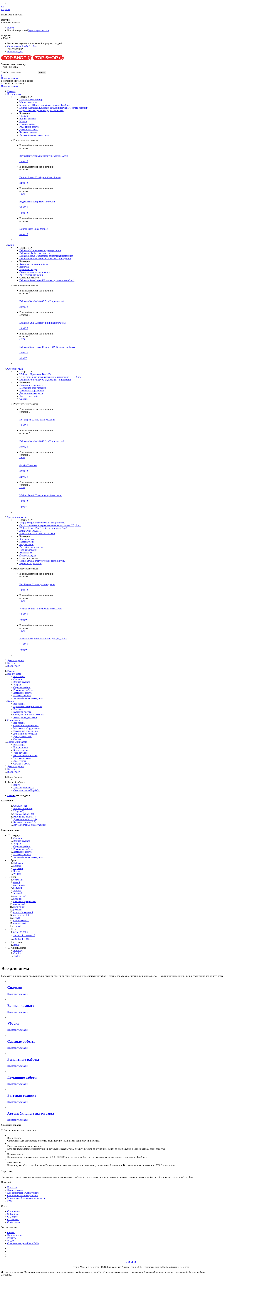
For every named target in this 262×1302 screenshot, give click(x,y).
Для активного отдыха (31, 393)
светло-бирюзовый (23, 912)
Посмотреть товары (17, 994)
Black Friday (13, 666)
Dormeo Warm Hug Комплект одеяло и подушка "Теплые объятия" (53, 107)
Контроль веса (26, 539)
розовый (17, 909)
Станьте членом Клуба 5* (26, 790)
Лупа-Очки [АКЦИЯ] (30, 530)
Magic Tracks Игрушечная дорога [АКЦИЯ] (41, 110)
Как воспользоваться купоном (23, 1192)
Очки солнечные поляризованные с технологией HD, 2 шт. (50, 377)
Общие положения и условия (22, 1195)
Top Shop (18, 868)
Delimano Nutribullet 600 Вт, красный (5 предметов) (45, 258)
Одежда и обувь (27, 555)
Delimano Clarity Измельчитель (35, 253)
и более (22, 939)
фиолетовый (19, 923)
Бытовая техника (28, 132)
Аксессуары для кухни (31, 275)
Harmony (17, 950)
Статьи (11, 1232)
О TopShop (12, 1214)
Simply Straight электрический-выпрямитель (42, 522)
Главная (11, 795)
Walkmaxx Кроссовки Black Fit (35, 374)
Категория (16, 942)
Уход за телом (26, 544)
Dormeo (17, 865)
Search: (4, 72)
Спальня (23, 116)
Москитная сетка (28, 102)
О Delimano (13, 1219)
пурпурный (19, 907)
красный (17, 898)
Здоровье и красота (17, 742)
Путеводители (14, 1235)
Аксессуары (25, 552)
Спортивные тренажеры (32, 385)
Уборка (23, 121)
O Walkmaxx (13, 1222)
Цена (13, 929)
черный (17, 926)
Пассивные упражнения (31, 390)
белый (16, 882)
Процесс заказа (15, 1190)
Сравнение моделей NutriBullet (23, 1243)
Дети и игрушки (15, 660)
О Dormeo (12, 1216)
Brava (16, 944)
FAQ (9, 1201)
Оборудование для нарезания (34, 272)
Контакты (12, 1187)
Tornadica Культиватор (30, 99)
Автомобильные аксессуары (34, 135)
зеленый (17, 893)
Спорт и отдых (15, 720)
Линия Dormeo (18, 947)
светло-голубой (21, 915)
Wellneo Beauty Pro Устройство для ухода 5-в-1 (43, 528)
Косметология (26, 541)
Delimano (18, 863)
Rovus (16, 871)
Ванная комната (27, 118)
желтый (17, 890)
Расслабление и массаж (31, 547)
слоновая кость (21, 920)
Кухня (10, 701)
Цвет (13, 877)
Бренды (11, 663)
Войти (10, 27)
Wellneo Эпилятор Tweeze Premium (37, 533)
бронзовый (19, 885)
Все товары (19, 676)
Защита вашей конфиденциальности (26, 1198)
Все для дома (14, 673)
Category (15, 835)
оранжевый (19, 904)
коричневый (19, 896)
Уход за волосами (28, 550)
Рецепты (11, 1238)
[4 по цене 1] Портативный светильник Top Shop (44, 105)
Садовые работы (28, 124)
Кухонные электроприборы (33, 264)
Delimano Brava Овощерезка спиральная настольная (46, 256)
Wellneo (17, 874)
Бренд (14, 860)
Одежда (23, 398)
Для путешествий (28, 396)
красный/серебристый (24, 901)
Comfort (17, 953)
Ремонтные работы (29, 127)
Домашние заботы (28, 129)
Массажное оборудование (32, 388)
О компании (13, 1211)
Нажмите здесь (15, 51)
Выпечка (24, 266)
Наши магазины (9, 78)
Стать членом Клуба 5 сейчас (22, 46)
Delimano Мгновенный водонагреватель (40, 250)
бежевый (18, 879)
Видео (10, 1240)
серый (16, 918)
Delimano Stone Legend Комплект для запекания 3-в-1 (46, 280)
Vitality (16, 956)
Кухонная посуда (28, 269)
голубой (17, 888)
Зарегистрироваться (38, 30)
